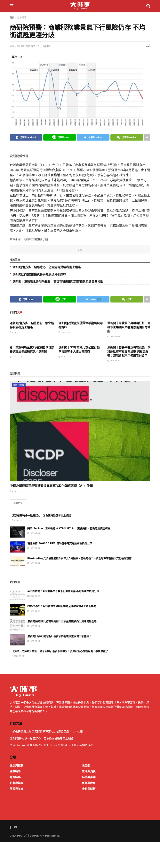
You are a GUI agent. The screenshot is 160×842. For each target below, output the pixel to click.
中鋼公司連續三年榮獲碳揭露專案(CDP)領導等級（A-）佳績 (51, 486)
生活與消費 (89, 771)
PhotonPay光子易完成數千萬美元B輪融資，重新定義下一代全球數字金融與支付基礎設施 (79, 558)
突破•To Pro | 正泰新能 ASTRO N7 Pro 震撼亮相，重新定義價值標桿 (68, 528)
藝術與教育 (89, 782)
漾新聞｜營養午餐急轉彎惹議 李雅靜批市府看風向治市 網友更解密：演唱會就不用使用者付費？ (128, 351)
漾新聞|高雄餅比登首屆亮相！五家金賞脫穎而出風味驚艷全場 (62, 621)
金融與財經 (18, 384)
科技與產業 (89, 777)
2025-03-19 (34, 641)
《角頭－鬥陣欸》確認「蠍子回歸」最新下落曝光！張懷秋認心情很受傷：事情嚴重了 (60, 651)
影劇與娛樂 (16, 782)
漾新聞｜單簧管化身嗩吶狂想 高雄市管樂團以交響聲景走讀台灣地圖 (57, 281)
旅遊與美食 (16, 788)
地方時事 (22, 17)
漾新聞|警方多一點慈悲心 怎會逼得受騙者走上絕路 (46, 267)
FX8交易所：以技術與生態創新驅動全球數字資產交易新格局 (61, 606)
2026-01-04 (34, 611)
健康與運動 (16, 765)
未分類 (86, 765)
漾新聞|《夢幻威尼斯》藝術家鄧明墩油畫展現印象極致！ (59, 636)
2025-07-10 (18, 656)
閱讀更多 (17, 503)
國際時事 (15, 771)
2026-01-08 (114, 360)
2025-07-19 (34, 626)
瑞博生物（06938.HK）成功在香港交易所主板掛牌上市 (59, 543)
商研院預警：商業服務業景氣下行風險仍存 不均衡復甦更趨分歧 (63, 591)
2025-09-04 (17, 46)
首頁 (12, 17)
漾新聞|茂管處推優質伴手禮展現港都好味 (39, 274)
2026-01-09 (17, 332)
